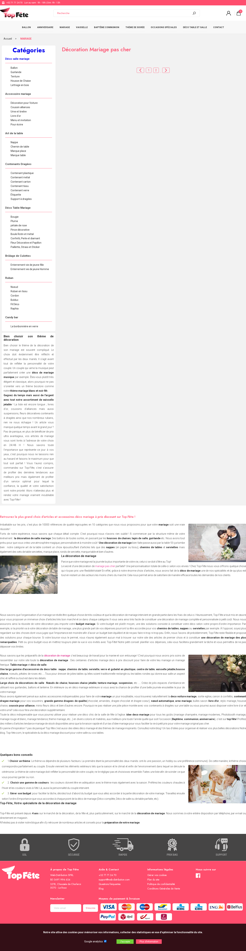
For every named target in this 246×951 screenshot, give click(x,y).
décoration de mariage (57, 655)
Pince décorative (20, 229)
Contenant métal (20, 177)
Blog (101, 888)
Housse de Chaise (21, 80)
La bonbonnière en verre (24, 326)
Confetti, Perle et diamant (25, 238)
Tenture (15, 76)
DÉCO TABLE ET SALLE (195, 27)
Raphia (15, 308)
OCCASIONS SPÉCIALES (164, 27)
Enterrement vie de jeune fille (27, 264)
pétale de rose (19, 225)
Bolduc (14, 299)
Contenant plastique (22, 173)
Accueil (8, 38)
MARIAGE (65, 27)
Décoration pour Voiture (24, 102)
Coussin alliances (20, 107)
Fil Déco (15, 304)
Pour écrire (17, 124)
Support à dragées (21, 199)
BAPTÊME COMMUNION (106, 27)
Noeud (14, 287)
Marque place (18, 151)
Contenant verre (20, 190)
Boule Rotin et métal (22, 234)
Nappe (14, 142)
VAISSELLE (82, 27)
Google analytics (93, 941)
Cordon (15, 295)
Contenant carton (21, 181)
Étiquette (16, 194)
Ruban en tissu (19, 291)
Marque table (18, 155)
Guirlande (16, 72)
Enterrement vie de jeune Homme (30, 269)
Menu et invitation (21, 120)
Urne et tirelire (19, 111)
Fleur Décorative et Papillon (26, 242)
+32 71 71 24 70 (14, 2)
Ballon (14, 67)
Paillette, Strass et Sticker (25, 247)
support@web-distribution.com (114, 879)
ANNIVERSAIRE (45, 27)
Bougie (15, 216)
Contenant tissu (20, 186)
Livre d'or (16, 115)
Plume (14, 221)
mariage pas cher (105, 566)
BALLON (26, 27)
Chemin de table (20, 146)
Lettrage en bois (20, 85)
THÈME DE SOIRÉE (135, 27)
